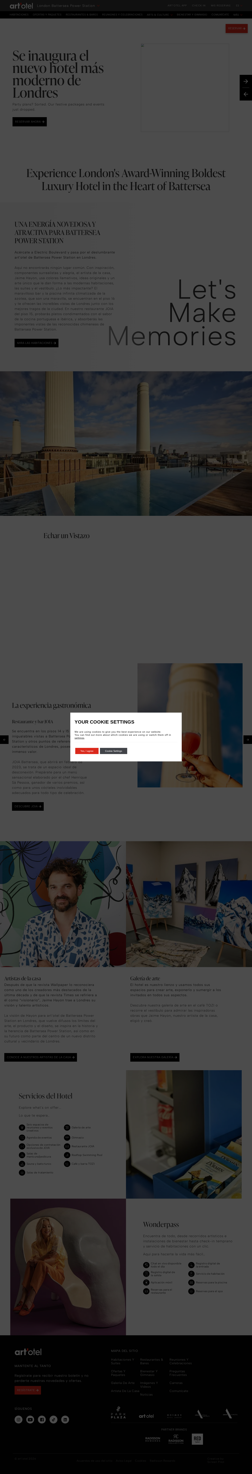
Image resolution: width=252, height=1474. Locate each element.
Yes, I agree (86, 751)
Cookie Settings (113, 751)
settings (79, 738)
